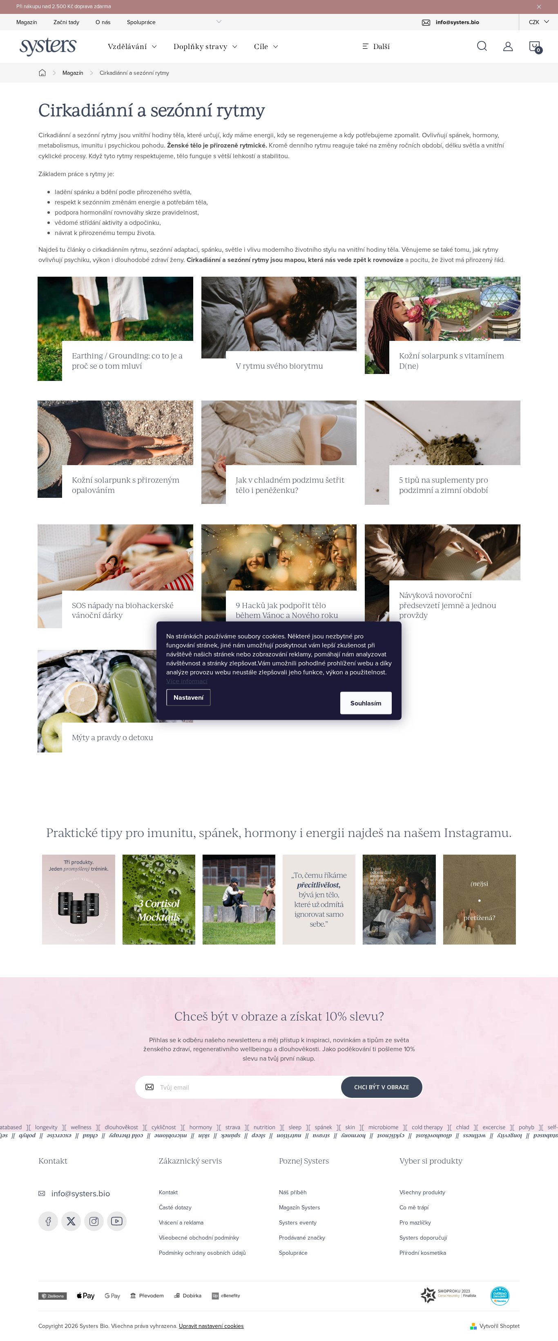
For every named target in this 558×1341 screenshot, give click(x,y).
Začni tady (66, 22)
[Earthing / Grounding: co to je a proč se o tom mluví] (115, 327)
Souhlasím (366, 702)
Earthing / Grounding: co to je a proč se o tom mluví (127, 360)
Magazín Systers (299, 1207)
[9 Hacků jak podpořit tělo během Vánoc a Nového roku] (279, 576)
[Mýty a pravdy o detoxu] (115, 700)
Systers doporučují (423, 1237)
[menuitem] (132, 46)
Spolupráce (141, 22)
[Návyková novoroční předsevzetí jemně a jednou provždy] (442, 575)
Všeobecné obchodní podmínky (199, 1237)
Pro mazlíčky (415, 1222)
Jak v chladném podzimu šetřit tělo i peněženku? (290, 485)
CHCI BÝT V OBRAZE (381, 1087)
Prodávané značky (302, 1237)
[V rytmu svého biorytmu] (279, 316)
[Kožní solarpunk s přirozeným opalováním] (115, 447)
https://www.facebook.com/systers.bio (48, 1221)
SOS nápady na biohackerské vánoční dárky (123, 610)
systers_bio (71, 1221)
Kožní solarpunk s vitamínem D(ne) (451, 360)
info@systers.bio (80, 1193)
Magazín (26, 22)
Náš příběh (293, 1192)
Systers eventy (298, 1222)
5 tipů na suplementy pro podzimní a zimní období (443, 485)
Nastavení (188, 697)
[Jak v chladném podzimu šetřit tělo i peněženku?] (279, 451)
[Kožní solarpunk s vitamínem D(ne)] (442, 324)
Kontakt (168, 1192)
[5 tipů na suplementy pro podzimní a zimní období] (442, 451)
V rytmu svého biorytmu (279, 365)
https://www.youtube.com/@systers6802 (117, 1221)
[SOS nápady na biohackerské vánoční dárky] (115, 575)
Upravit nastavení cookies (211, 1326)
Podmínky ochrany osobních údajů (202, 1252)
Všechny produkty (422, 1192)
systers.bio (94, 1221)
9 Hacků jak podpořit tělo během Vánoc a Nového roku (287, 610)
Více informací (187, 680)
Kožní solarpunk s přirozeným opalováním (125, 485)
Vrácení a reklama (181, 1222)
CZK (534, 22)
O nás (103, 22)
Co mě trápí (414, 1207)
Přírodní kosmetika (423, 1252)
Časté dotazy (175, 1207)
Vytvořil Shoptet (500, 1326)
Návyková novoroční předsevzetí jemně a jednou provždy (447, 605)
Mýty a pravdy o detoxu (112, 737)
